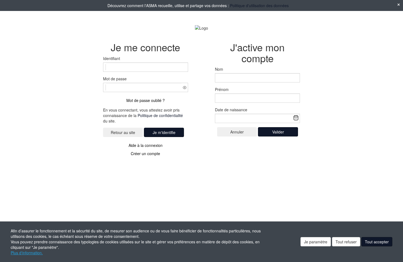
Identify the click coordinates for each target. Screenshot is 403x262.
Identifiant (111, 58)
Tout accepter (377, 241)
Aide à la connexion (146, 145)
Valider (278, 132)
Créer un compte (145, 153)
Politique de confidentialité (160, 115)
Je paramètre (315, 241)
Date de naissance (231, 109)
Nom (219, 69)
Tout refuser (346, 241)
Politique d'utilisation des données (259, 5)
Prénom (222, 89)
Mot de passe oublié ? (145, 100)
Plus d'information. (27, 252)
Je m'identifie (164, 132)
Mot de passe (115, 78)
